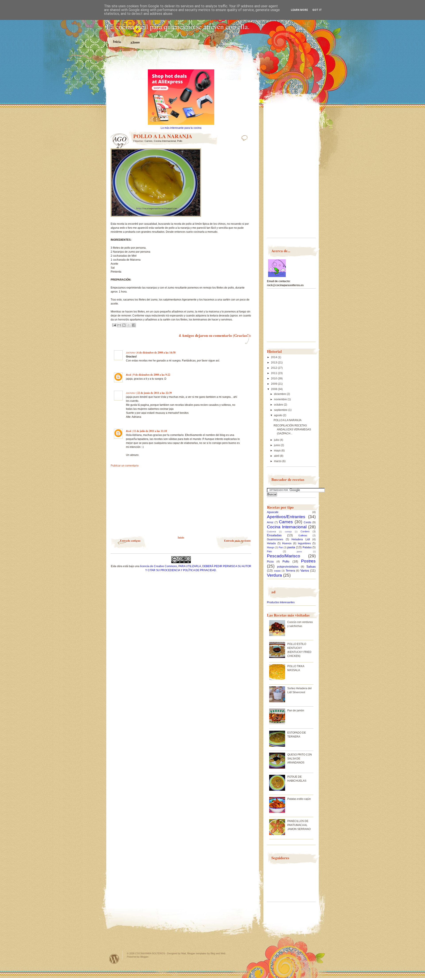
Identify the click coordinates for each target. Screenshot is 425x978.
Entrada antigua (130, 540)
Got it (317, 10)
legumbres (304, 543)
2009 (274, 383)
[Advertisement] (181, 61)
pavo (299, 551)
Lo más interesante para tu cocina (181, 127)
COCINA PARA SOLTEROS (150, 953)
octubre (279, 404)
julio (277, 439)
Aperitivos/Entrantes (286, 516)
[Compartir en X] (129, 325)
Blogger (144, 956)
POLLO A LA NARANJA (287, 420)
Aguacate (272, 512)
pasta (291, 547)
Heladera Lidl (301, 539)
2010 (274, 378)
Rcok (128, 375)
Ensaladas (274, 535)
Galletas (302, 535)
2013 (274, 362)
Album (135, 42)
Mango (270, 547)
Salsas (311, 566)
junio (277, 445)
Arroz (270, 522)
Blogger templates (197, 953)
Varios (304, 570)
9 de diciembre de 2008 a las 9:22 (151, 375)
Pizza (270, 561)
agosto (278, 415)
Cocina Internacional (165, 141)
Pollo (179, 141)
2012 (274, 367)
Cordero (305, 531)
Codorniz (271, 531)
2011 (274, 373)
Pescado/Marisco (283, 556)
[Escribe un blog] (124, 325)
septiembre (281, 410)
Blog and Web (218, 953)
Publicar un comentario (125, 465)
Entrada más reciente (237, 540)
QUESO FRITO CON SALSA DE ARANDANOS (299, 758)
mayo (277, 450)
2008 (274, 389)
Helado (271, 543)
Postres (308, 561)
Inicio (117, 41)
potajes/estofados (287, 566)
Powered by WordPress (114, 959)
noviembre (281, 399)
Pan (281, 547)
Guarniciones (275, 539)
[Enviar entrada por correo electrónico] (114, 324)
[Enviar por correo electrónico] (119, 325)
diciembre (280, 394)
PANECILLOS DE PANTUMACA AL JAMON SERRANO (299, 825)
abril (277, 455)
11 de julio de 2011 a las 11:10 (150, 431)
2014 (274, 357)
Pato (269, 551)
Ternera (290, 570)
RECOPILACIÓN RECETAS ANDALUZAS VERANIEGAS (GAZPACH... (292, 429)
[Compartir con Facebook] (133, 325)
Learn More (299, 10)
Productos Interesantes (281, 602)
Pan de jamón (295, 710)
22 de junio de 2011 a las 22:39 (154, 393)
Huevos (287, 543)
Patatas (307, 547)
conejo (288, 531)
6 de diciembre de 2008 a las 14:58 (156, 352)
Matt (183, 953)
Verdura (274, 575)
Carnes (149, 141)
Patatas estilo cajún (299, 798)
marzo (278, 461)
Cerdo (307, 522)
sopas (277, 570)
